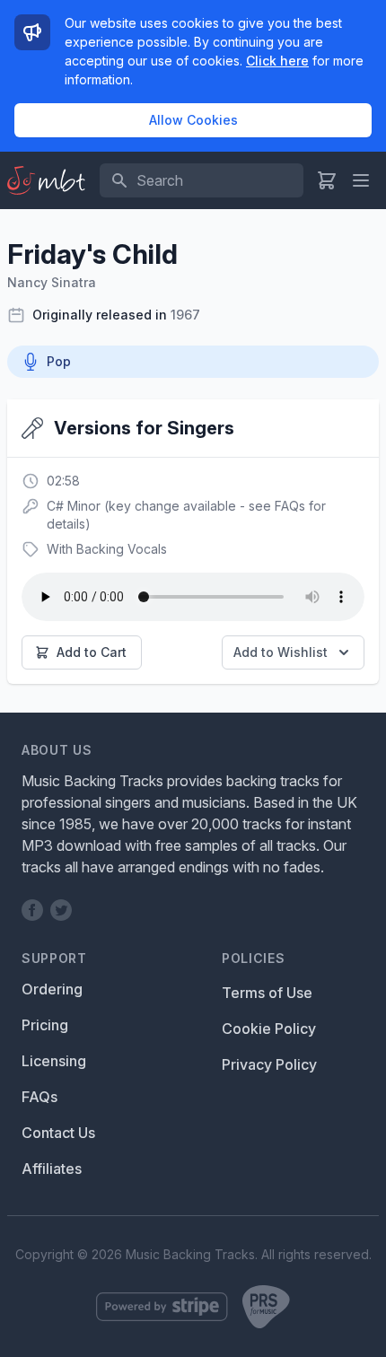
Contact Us (58, 1133)
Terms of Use (267, 993)
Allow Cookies (193, 119)
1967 (185, 314)
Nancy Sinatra (51, 282)
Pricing (45, 1025)
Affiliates (52, 1169)
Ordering (52, 989)
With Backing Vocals (107, 548)
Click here (277, 60)
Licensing (54, 1061)
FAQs (39, 1097)
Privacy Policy (269, 1064)
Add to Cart (92, 652)
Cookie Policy (269, 1028)
